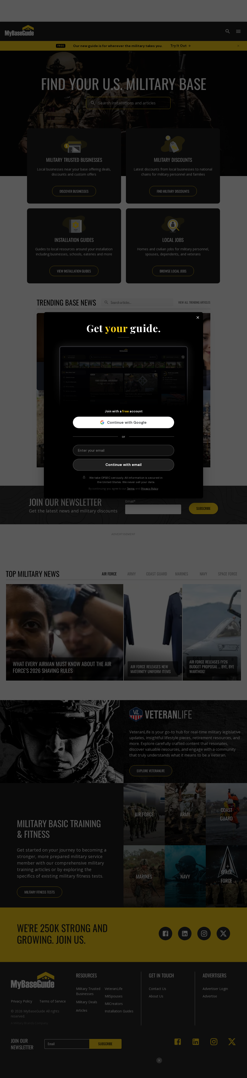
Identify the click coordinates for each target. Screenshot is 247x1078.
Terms (131, 488)
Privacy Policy (149, 488)
